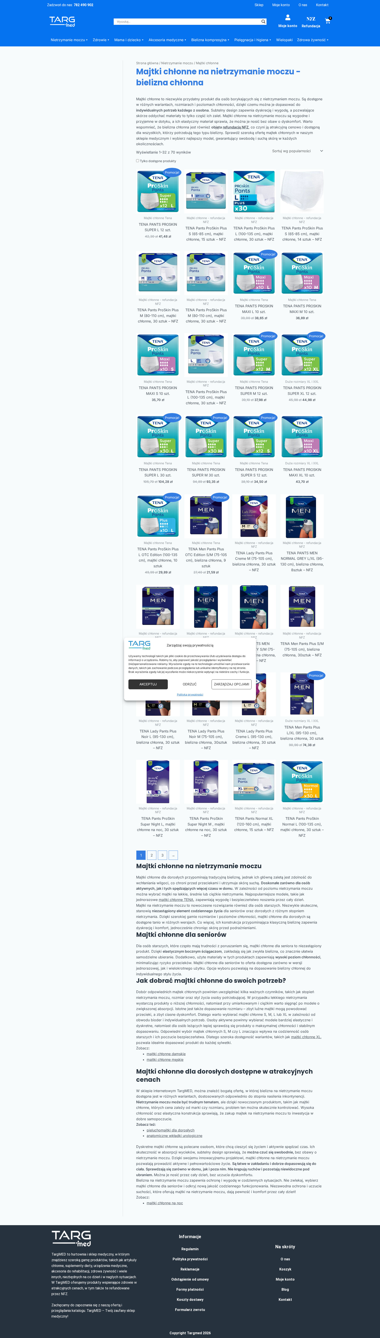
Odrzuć (190, 684)
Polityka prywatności (190, 694)
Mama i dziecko (127, 40)
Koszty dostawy (190, 1300)
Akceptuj (148, 684)
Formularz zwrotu (190, 1310)
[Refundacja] (311, 19)
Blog (285, 1289)
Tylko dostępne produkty (157, 161)
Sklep (259, 5)
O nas (303, 5)
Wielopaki (284, 40)
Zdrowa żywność (311, 40)
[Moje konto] (288, 17)
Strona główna (147, 63)
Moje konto (281, 5)
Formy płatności (190, 1289)
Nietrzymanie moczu (68, 40)
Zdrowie (99, 40)
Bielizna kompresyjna (209, 40)
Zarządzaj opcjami (231, 684)
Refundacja (311, 26)
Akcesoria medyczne (166, 40)
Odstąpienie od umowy (190, 1279)
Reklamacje (190, 1269)
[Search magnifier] (263, 21)
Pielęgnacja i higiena (251, 40)
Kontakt (322, 5)
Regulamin (190, 1249)
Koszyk (285, 1269)
